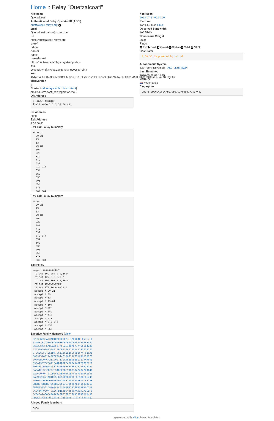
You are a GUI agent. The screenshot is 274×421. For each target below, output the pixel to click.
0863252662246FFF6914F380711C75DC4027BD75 (62, 356)
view (68, 333)
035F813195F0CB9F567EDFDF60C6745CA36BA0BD (62, 342)
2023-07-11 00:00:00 (152, 17)
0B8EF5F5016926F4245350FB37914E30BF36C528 (62, 387)
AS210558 (173, 67)
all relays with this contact (59, 88)
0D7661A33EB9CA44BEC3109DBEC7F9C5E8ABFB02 (62, 397)
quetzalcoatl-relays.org (44, 25)
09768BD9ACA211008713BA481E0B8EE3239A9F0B (62, 359)
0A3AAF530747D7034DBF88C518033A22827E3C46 (62, 370)
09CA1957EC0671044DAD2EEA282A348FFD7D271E (62, 363)
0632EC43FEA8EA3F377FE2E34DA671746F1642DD (62, 345)
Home (38, 7)
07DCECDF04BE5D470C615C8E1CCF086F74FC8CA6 (62, 352)
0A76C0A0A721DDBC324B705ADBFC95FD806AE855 (62, 373)
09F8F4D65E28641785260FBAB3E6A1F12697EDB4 (62, 366)
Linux (160, 25)
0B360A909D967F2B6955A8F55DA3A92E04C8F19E (62, 380)
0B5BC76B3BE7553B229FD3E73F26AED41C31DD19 (62, 383)
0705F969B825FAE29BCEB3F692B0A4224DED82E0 (62, 349)
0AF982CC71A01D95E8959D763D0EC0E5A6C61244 (62, 377)
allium (136, 417)
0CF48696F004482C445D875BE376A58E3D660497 (62, 394)
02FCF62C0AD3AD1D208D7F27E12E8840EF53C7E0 (62, 339)
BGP (184, 67)
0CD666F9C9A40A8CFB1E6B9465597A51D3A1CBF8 (62, 390)
